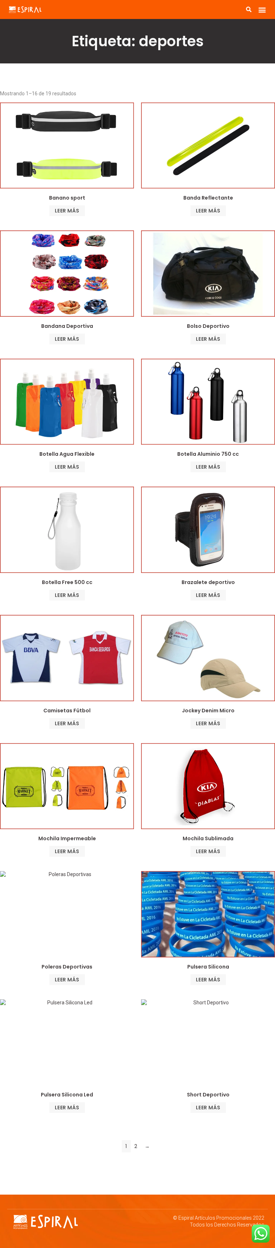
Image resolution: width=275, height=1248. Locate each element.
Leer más (67, 210)
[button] (262, 9)
